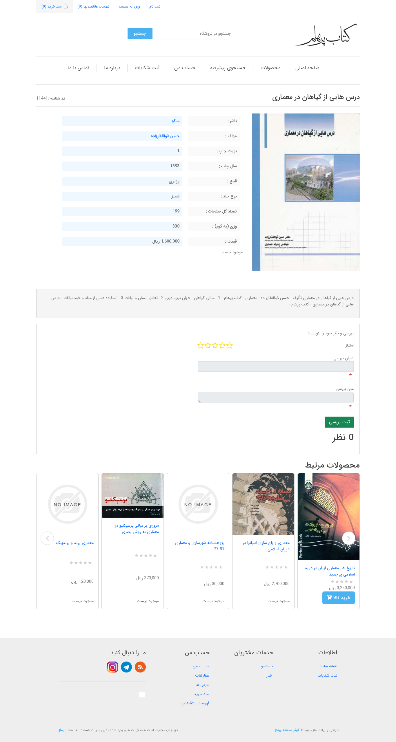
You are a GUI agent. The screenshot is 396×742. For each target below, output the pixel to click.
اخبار (269, 675)
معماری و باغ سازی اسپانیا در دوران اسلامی (266, 546)
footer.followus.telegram (126, 667)
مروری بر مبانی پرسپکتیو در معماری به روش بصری (137, 528)
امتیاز (350, 345)
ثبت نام (155, 6)
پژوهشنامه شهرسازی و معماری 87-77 (199, 546)
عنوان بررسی (343, 358)
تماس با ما (78, 68)
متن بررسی (345, 389)
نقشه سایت (328, 666)
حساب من (184, 68)
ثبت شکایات (147, 68)
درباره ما (112, 68)
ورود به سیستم (129, 6)
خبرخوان (140, 667)
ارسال (61, 730)
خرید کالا (341, 597)
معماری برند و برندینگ (75, 543)
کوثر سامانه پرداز (287, 730)
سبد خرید (202, 694)
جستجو (267, 666)
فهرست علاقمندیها (195, 703)
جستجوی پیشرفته (228, 68)
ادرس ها (202, 684)
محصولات (271, 68)
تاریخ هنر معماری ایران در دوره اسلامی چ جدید (330, 571)
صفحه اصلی (307, 68)
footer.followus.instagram (112, 667)
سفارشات (202, 675)
